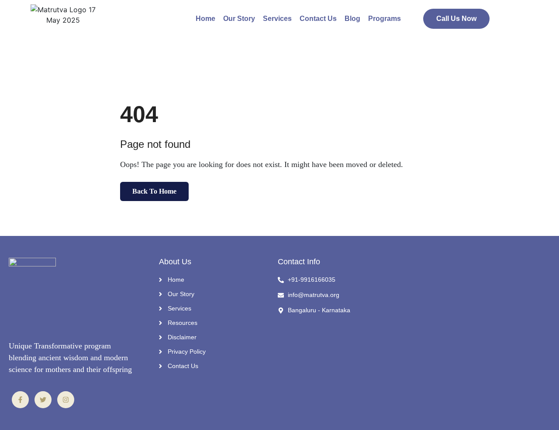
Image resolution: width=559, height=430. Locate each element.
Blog (352, 18)
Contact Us (318, 18)
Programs (384, 18)
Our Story (239, 18)
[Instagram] (65, 399)
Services (277, 18)
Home (205, 18)
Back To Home (154, 191)
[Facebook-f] (20, 399)
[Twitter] (43, 399)
